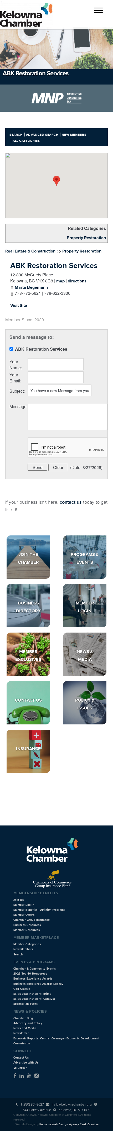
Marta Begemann (31, 287)
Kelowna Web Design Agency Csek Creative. (69, 1124)
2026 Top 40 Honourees (30, 973)
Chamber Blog (23, 1018)
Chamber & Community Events (34, 968)
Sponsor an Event (25, 1004)
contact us (71, 502)
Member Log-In (23, 905)
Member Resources (26, 930)
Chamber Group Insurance (31, 920)
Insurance (28, 748)
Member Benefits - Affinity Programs (39, 910)
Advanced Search (42, 134)
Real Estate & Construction (30, 251)
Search (16, 134)
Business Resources (27, 925)
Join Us (18, 900)
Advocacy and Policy (28, 1023)
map (60, 281)
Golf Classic (21, 989)
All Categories (26, 141)
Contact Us (28, 700)
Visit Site (18, 305)
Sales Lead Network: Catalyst (34, 999)
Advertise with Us (26, 1062)
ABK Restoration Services (53, 265)
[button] (56, 181)
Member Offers (24, 915)
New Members (74, 134)
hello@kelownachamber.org (72, 1104)
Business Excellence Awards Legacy (38, 984)
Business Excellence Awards (33, 978)
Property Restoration (86, 237)
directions (77, 281)
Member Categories (27, 944)
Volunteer (20, 1068)
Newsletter (21, 1033)
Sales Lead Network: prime (32, 994)
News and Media (25, 1028)
